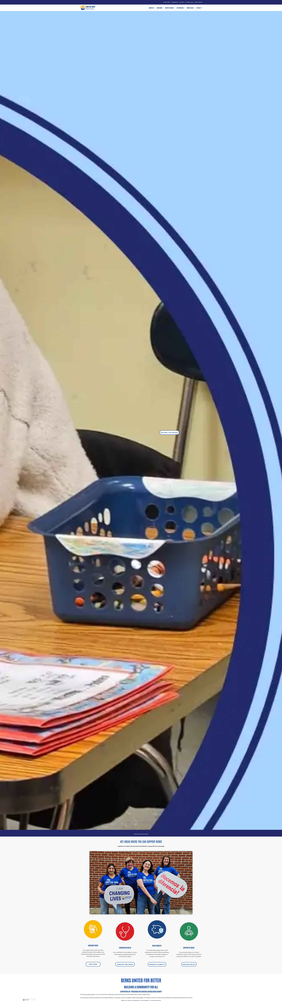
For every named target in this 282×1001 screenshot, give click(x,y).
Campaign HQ (174, 2)
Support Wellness (125, 964)
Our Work (159, 8)
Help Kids (93, 964)
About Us (151, 8)
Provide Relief (189, 964)
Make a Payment (198, 2)
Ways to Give (190, 8)
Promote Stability (157, 964)
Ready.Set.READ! (169, 8)
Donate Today (166, 2)
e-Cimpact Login (189, 2)
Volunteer (182, 2)
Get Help (198, 8)
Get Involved (180, 8)
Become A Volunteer (169, 432)
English (27, 999)
